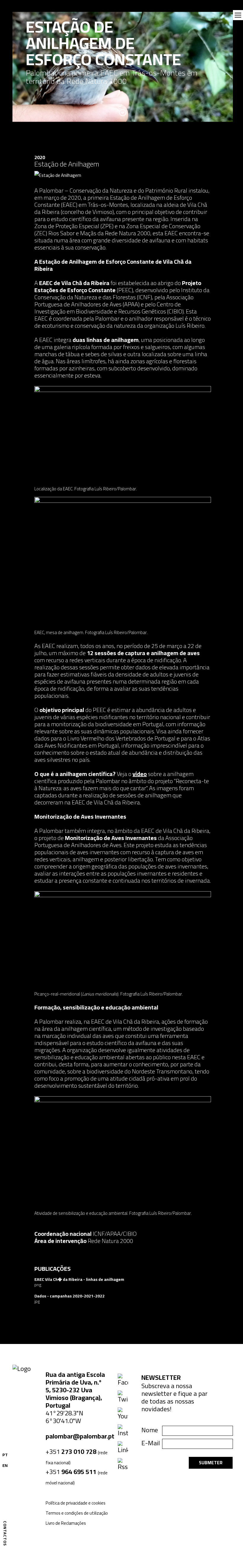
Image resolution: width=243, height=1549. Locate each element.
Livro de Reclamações (66, 1523)
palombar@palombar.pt (80, 1436)
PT (5, 1455)
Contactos (5, 1533)
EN (5, 1465)
